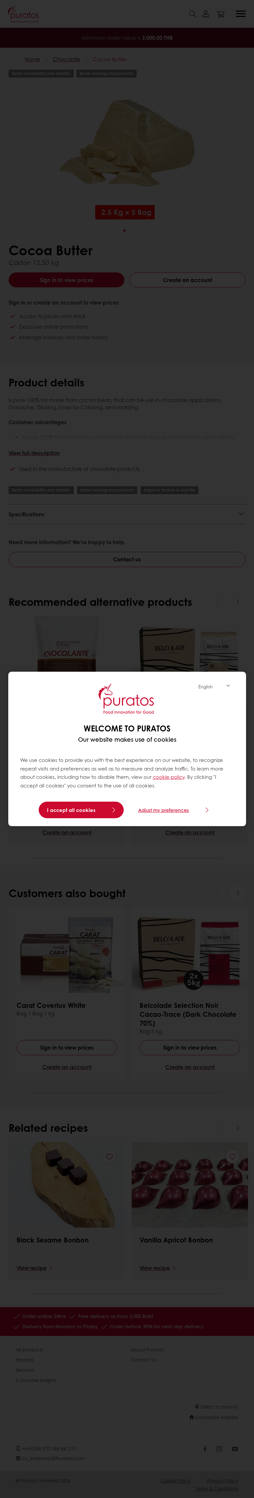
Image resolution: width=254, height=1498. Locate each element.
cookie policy (169, 776)
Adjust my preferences (163, 810)
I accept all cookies (71, 810)
